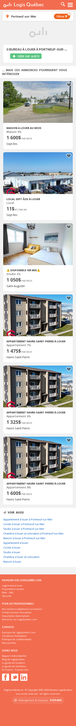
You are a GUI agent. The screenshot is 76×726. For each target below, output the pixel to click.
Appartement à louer (15, 543)
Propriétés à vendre (13, 588)
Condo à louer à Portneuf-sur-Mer (24, 524)
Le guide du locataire (13, 662)
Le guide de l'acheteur (14, 666)
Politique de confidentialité (16, 639)
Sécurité (6, 595)
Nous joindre (9, 642)
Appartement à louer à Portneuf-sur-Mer (27, 519)
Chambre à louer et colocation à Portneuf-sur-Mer (33, 533)
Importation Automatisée (15, 615)
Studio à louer (11, 552)
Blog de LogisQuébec (13, 659)
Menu (70, 5)
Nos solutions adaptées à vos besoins (22, 608)
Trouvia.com (21, 669)
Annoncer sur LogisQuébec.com (19, 619)
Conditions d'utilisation (14, 635)
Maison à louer (12, 561)
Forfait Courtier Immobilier (17, 612)
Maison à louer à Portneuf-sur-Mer (24, 538)
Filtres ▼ (63, 16)
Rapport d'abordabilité (14, 655)
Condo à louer (11, 547)
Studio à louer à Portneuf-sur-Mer (23, 529)
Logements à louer (12, 585)
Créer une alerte (28, 56)
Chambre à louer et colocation (21, 557)
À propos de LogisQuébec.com (18, 632)
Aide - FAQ (7, 592)
